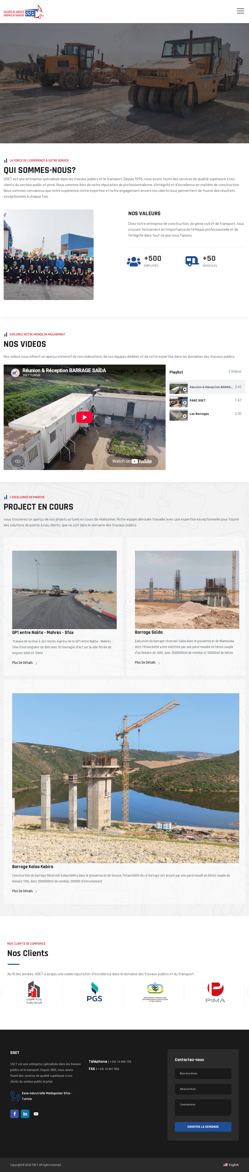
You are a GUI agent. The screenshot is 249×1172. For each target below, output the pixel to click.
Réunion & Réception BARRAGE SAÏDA (217, 387)
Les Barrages (199, 414)
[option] (34, 992)
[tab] (205, 387)
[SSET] (23, 11)
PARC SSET (198, 400)
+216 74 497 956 (108, 1069)
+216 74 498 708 (120, 1061)
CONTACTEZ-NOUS (220, 111)
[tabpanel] (85, 417)
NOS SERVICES (185, 111)
